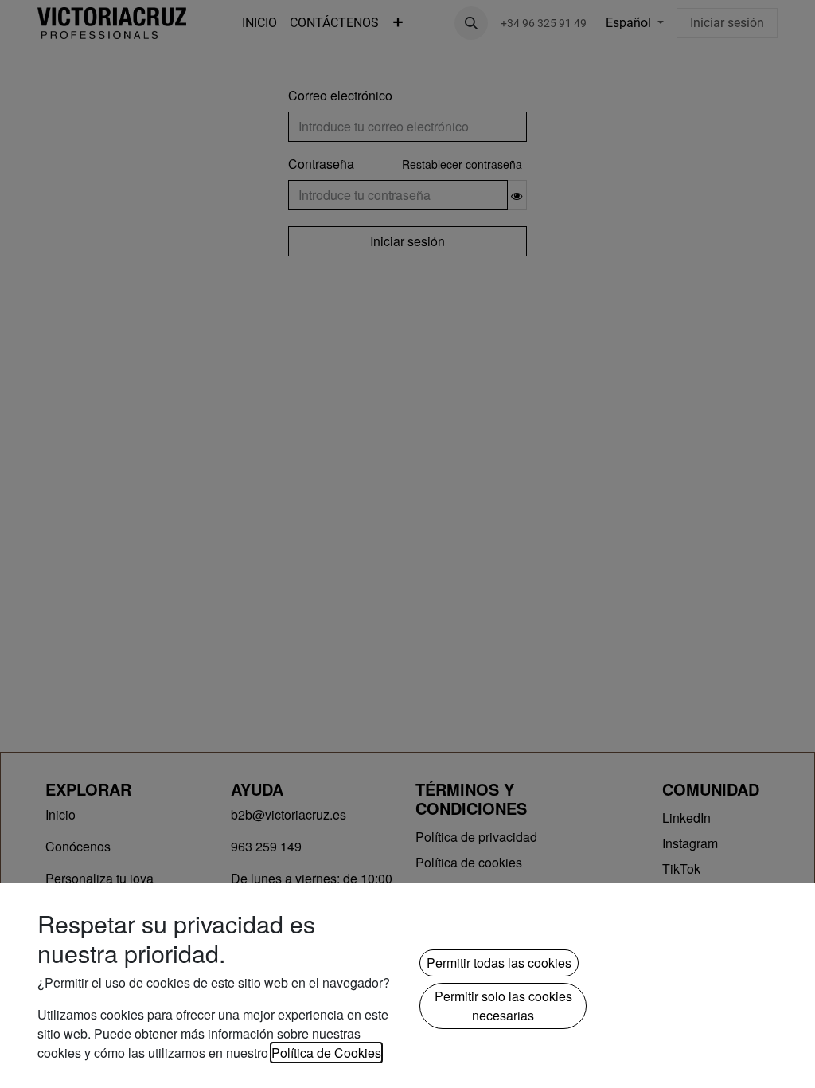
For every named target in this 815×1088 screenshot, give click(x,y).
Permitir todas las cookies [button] (499, 962)
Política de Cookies (326, 1052)
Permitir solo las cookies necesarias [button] (503, 1005)
